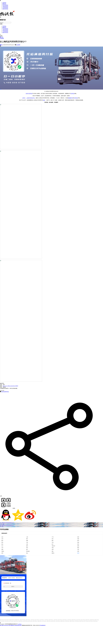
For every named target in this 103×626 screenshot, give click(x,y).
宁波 (52, 542)
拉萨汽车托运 (78, 619)
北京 (2, 536)
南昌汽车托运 (53, 621)
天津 (2, 538)
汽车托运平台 (32, 97)
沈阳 (78, 538)
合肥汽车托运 (49, 621)
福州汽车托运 (81, 621)
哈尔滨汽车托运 (25, 621)
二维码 (13, 508)
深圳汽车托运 (5, 8)
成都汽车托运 (92, 619)
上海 (27, 536)
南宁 (27, 549)
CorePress (19, 624)
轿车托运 (7, 391)
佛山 (52, 551)
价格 (44, 100)
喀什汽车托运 (7, 619)
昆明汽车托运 (74, 619)
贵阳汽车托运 (62, 621)
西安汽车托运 (87, 619)
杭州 (78, 540)
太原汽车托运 (58, 621)
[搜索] (51, 34)
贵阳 (2, 549)
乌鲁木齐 (53, 545)
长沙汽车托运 (44, 621)
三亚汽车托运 (32, 619)
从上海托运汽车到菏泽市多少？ (6, 525)
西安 (2, 540)
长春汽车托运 (16, 621)
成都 (27, 540)
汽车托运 (4, 2)
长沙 (2, 545)
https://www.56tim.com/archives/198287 (10, 385)
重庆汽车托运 (97, 619)
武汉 (52, 538)
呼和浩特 (28, 551)
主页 (2, 37)
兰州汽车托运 (69, 619)
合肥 (52, 549)
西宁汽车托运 (86, 621)
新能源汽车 (70, 97)
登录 (1, 35)
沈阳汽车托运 (20, 621)
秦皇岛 (53, 553)
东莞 (78, 551)
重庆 (52, 540)
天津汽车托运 (67, 621)
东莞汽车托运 (95, 621)
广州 (52, 536)
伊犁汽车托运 (28, 619)
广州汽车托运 (5, 7)
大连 (27, 542)
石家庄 (2, 551)
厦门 (52, 544)
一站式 (27, 97)
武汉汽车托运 (2, 621)
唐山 (27, 553)
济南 (78, 542)
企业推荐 (2, 38)
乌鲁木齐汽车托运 (23, 619)
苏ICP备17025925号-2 (4, 625)
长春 (27, 544)
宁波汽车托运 (77, 621)
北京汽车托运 (5, 5)
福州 (27, 545)
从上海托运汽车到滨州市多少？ (6, 522)
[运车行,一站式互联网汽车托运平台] (51, 89)
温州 (2, 553)
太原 (78, 549)
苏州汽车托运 (65, 619)
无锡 (52, 547)
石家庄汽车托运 (72, 621)
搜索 (1, 23)
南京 (27, 538)
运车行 (27, 93)
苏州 (27, 547)
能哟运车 (4, 3)
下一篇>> (2, 526)
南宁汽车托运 (11, 621)
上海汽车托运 (5, 6)
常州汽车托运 (7, 621)
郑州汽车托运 (35, 621)
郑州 (78, 544)
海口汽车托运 (37, 619)
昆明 (78, 545)
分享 (1, 496)
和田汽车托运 (2, 619)
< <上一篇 (2, 524)
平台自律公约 (42, 625)
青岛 (2, 542)
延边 (2, 544)
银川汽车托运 (91, 621)
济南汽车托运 (39, 621)
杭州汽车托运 (60, 619)
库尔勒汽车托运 (16, 619)
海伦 (2, 44)
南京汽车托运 (30, 621)
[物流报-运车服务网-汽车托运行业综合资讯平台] (7, 16)
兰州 (2, 547)
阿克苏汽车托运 (11, 619)
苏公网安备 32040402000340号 (15, 625)
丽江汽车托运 (83, 619)
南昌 (78, 547)
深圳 (78, 536)
